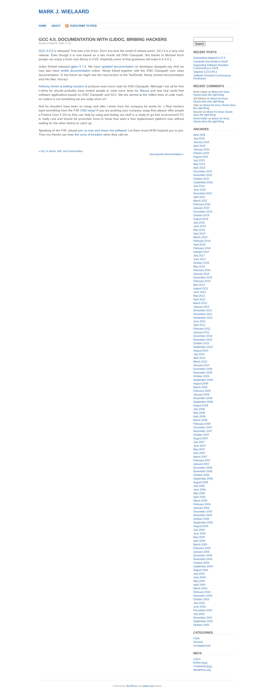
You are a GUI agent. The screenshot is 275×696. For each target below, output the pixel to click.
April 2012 (199, 299)
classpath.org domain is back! (210, 61)
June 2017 (199, 259)
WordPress (132, 686)
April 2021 (199, 197)
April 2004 (199, 584)
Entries (200, 662)
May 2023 (199, 164)
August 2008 (200, 405)
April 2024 (199, 145)
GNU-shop (87, 110)
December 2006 (202, 467)
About (56, 25)
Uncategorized (202, 645)
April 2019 (199, 233)
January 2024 (201, 149)
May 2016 (199, 266)
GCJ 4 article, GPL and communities (62, 151)
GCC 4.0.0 (46, 50)
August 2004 (200, 570)
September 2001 (203, 621)
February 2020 (202, 204)
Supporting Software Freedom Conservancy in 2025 (210, 67)
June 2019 (199, 226)
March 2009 (200, 387)
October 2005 (201, 518)
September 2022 (203, 182)
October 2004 (201, 562)
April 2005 (199, 540)
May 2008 (199, 412)
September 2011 (203, 317)
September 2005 (203, 522)
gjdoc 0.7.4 (78, 66)
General (198, 642)
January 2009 (201, 394)
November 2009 (202, 372)
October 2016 (201, 262)
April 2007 (199, 453)
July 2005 (199, 529)
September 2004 (203, 566)
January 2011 (201, 332)
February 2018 (202, 248)
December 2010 (202, 336)
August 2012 (200, 288)
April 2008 (199, 416)
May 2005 (199, 537)
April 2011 (199, 325)
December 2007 (202, 427)
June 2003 (199, 606)
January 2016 (201, 273)
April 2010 (199, 358)
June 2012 (199, 292)
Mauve (144, 90)
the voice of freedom (88, 134)
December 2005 (202, 511)
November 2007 (202, 431)
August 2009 (200, 383)
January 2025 (201, 142)
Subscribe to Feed (83, 25)
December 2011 (202, 310)
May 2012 (199, 295)
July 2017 (199, 255)
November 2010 (202, 339)
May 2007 (199, 449)
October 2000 (201, 625)
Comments (202, 666)
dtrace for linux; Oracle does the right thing (211, 93)
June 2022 (199, 189)
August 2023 (200, 156)
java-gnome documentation (166, 154)
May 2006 (199, 493)
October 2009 (201, 376)
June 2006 (199, 489)
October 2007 (201, 434)
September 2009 (203, 379)
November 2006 (202, 471)
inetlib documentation (75, 70)
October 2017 (201, 251)
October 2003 (201, 599)
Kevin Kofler (200, 118)
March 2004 (200, 588)
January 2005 (201, 551)
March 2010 (200, 361)
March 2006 (200, 500)
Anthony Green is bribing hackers (61, 86)
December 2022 (202, 171)
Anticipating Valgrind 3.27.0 (209, 57)
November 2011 (202, 314)
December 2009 (202, 368)
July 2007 (199, 442)
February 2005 (202, 548)
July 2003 (199, 603)
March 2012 (200, 303)
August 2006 (200, 482)
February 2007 (202, 460)
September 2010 (203, 347)
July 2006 (199, 486)
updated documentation (117, 66)
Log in (197, 659)
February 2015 (202, 281)
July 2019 (199, 222)
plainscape (148, 686)
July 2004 (199, 573)
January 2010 (201, 365)
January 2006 (201, 507)
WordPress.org (202, 669)
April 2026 (199, 134)
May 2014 (199, 284)
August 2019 (200, 219)
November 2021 (202, 193)
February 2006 (202, 504)
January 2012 (201, 306)
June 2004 (199, 577)
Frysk (196, 638)
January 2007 (201, 464)
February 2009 (202, 390)
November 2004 (202, 559)
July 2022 (199, 186)
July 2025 (199, 138)
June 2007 (199, 445)
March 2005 (200, 544)
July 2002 (199, 614)
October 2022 (201, 178)
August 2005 (200, 526)
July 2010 (199, 354)
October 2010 (201, 343)
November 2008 (202, 398)
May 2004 (199, 581)
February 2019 (202, 240)
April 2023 (199, 167)
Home (42, 25)
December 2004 (202, 555)
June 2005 (199, 533)
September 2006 (203, 478)
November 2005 (202, 515)
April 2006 (199, 496)
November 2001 (202, 617)
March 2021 (200, 200)
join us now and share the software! (102, 130)
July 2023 (199, 160)
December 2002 (202, 610)
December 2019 (202, 211)
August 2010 (200, 350)
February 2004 (202, 592)
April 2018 (199, 244)
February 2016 (202, 270)
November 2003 (202, 595)
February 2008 (202, 423)
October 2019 (201, 215)
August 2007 (200, 438)
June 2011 (199, 321)
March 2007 (200, 456)
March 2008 (200, 420)
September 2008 (203, 401)
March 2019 (200, 237)
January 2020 (201, 208)
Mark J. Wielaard (64, 11)
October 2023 (201, 153)
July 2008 (199, 409)
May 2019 (199, 229)
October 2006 (201, 475)
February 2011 (201, 328)
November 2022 (202, 175)
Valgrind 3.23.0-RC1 (205, 71)
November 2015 (202, 277)
